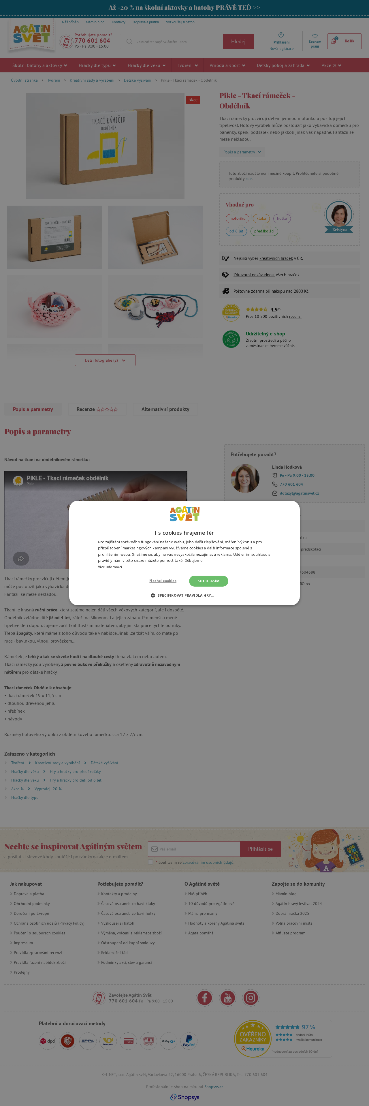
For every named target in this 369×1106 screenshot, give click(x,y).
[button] (184, 595)
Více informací (110, 566)
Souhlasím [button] (209, 581)
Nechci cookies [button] (162, 580)
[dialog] (184, 553)
